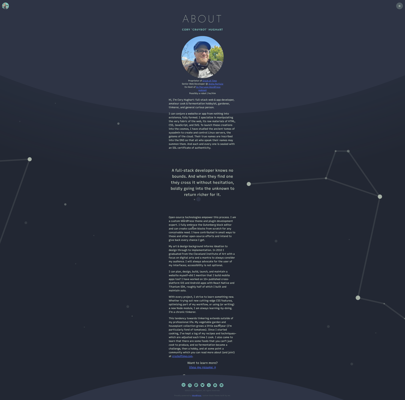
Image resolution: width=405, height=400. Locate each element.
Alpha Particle (216, 82)
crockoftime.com (182, 356)
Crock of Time (210, 79)
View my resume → (202, 367)
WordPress (196, 396)
